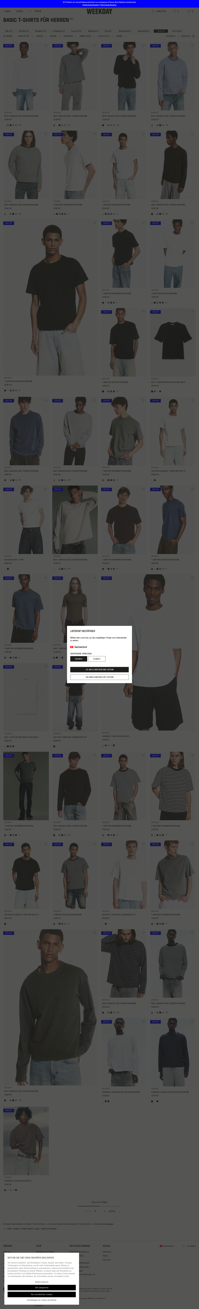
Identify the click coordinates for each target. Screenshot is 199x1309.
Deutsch (78, 659)
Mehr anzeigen (41, 1282)
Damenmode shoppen (91, 5)
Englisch (96, 659)
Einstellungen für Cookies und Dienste (41, 1300)
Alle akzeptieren (41, 1288)
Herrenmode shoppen (108, 5)
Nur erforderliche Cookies (42, 1294)
